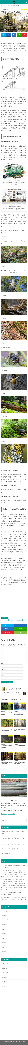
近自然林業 (12, 620)
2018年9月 (5, 933)
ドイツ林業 (5, 617)
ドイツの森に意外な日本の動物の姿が (11, 865)
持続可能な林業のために (15, 1041)
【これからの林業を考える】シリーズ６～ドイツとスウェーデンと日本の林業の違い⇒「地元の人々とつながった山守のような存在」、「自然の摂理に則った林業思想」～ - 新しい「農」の (13, 885)
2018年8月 (5, 938)
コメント (3, 649)
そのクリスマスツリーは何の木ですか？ (13, 844)
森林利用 (4, 977)
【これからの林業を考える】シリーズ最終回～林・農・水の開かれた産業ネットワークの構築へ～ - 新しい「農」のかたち (13, 874)
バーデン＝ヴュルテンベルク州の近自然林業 (13, 832)
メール (3, 669)
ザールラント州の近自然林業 (10, 849)
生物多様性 (19, 620)
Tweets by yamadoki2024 (8, 814)
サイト (3, 675)
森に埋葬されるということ (9, 853)
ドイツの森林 (5, 972)
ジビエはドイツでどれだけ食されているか (13, 839)
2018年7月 (5, 942)
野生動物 (4, 968)
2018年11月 (5, 924)
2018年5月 (5, 951)
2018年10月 (5, 929)
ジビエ (3, 986)
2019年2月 (5, 911)
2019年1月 (5, 915)
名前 (2, 663)
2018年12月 (5, 920)
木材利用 (4, 981)
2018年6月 (5, 947)
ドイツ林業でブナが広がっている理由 (11, 871)
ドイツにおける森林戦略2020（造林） (12, 892)
